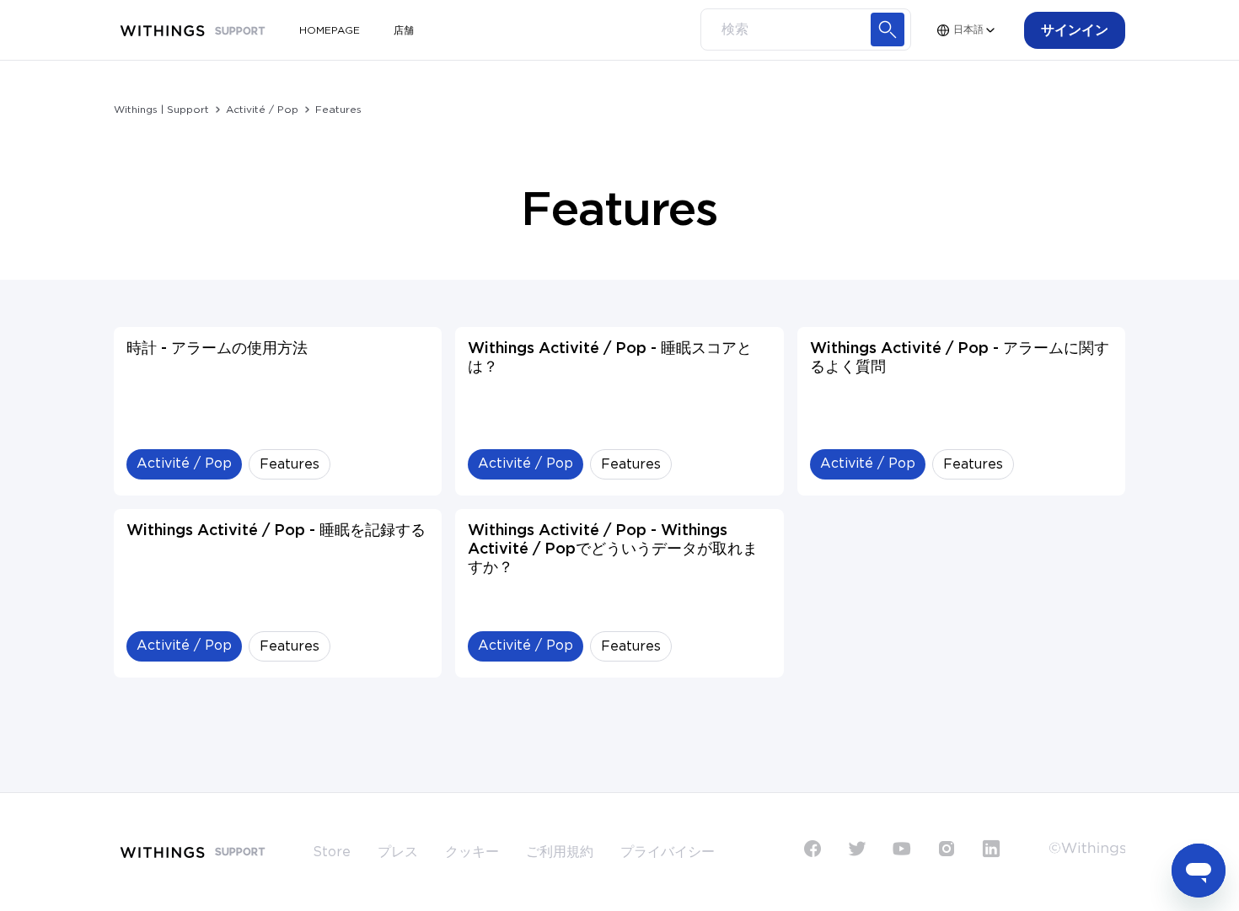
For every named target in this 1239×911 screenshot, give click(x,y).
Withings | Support (161, 109)
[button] (1074, 30)
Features (338, 109)
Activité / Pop (262, 109)
